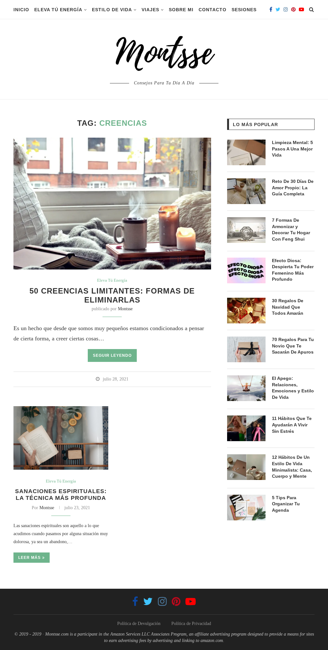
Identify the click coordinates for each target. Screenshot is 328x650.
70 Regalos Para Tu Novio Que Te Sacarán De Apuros (293, 346)
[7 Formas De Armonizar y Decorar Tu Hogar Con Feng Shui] (246, 230)
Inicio (21, 9)
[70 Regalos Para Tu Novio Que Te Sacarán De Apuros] (246, 349)
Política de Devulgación (138, 623)
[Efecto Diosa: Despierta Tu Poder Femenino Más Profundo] (246, 270)
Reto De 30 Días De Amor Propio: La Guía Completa (293, 187)
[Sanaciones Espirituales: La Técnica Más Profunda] (60, 438)
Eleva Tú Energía (58, 9)
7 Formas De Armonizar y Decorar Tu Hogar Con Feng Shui (291, 230)
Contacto (212, 9)
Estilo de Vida (112, 9)
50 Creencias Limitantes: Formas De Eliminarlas (112, 295)
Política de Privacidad (191, 623)
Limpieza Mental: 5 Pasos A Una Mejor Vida (292, 149)
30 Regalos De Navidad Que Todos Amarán (287, 307)
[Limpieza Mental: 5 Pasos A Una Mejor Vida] (246, 152)
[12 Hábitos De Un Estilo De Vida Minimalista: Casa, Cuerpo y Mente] (246, 467)
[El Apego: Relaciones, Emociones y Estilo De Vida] (246, 388)
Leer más (29, 557)
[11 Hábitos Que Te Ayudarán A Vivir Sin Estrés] (246, 428)
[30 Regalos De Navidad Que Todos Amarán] (246, 310)
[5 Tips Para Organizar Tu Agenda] (246, 507)
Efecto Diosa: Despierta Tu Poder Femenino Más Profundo (293, 270)
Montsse (125, 308)
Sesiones (244, 9)
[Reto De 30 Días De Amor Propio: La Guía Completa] (246, 191)
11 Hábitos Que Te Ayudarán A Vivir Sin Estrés (292, 424)
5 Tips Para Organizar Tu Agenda (286, 504)
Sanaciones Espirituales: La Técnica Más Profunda (61, 494)
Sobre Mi (181, 9)
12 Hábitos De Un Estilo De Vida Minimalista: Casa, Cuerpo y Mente (292, 467)
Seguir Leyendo (112, 355)
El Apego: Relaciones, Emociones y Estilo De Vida (293, 388)
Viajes (150, 9)
